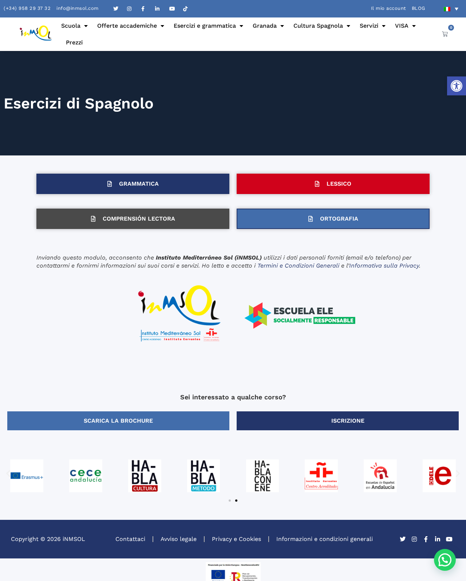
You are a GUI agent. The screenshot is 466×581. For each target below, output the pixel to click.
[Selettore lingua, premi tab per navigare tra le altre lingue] (451, 9)
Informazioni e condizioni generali (324, 538)
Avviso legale (179, 538)
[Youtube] (449, 539)
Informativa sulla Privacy (384, 265)
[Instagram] (414, 539)
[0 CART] (445, 34)
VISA (401, 25)
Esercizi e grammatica (205, 25)
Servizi (369, 25)
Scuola (70, 25)
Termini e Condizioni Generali (298, 265)
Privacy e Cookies (236, 538)
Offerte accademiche (127, 25)
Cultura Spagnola (318, 25)
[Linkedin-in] (437, 539)
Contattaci (130, 538)
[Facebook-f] (426, 539)
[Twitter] (402, 539)
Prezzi (74, 42)
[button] (456, 85)
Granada (265, 25)
